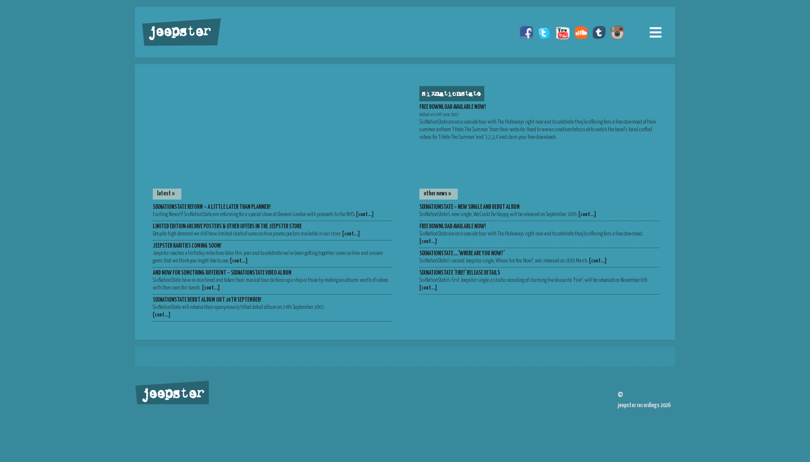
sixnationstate (450, 94)
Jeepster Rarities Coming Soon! (187, 246)
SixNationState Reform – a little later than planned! (211, 207)
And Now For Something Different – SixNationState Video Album (222, 273)
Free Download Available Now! (452, 227)
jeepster (179, 32)
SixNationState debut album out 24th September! (207, 300)
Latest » (166, 194)
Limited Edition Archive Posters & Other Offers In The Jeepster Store (227, 227)
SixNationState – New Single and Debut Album (469, 207)
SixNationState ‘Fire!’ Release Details (459, 273)
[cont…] (365, 214)
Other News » (437, 194)
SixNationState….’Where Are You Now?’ (462, 254)
